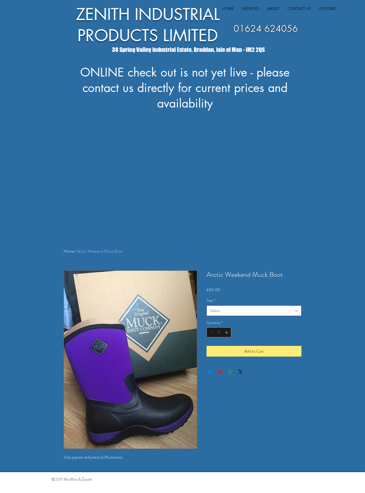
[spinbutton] (219, 332)
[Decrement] (210, 332)
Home (69, 251)
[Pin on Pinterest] (220, 371)
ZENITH (103, 14)
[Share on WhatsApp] (230, 371)
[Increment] (227, 332)
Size (211, 300)
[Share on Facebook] (210, 371)
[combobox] (254, 310)
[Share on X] (240, 371)
